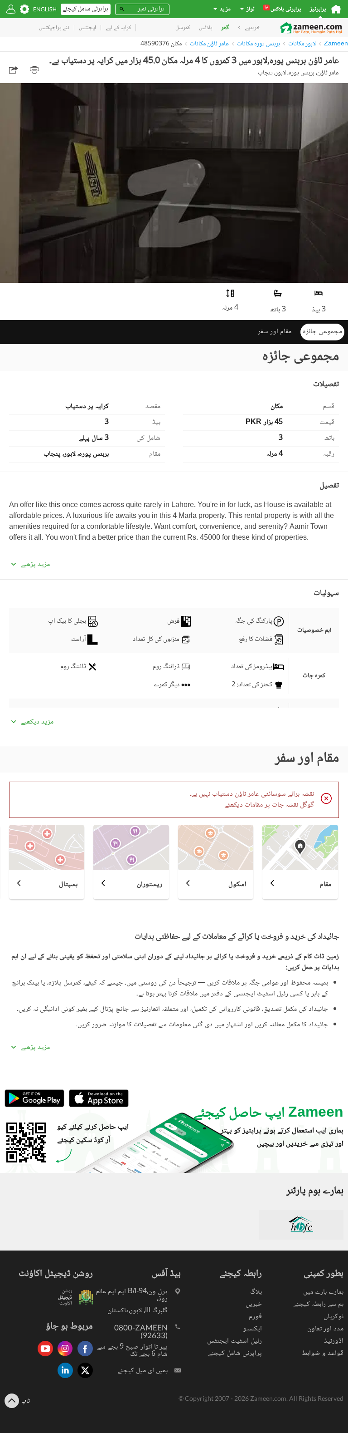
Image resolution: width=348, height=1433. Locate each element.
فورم (255, 1316)
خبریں (254, 1304)
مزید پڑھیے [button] (35, 564)
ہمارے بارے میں (323, 1292)
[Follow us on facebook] (83, 1357)
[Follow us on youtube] (43, 1357)
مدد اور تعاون (325, 1329)
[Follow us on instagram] (63, 1357)
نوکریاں (333, 1316)
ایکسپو (252, 1329)
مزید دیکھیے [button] (36, 722)
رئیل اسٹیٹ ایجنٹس (234, 1341)
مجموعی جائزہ (322, 331)
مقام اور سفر (274, 331)
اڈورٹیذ (333, 1341)
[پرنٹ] (34, 69)
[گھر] (336, 9)
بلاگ (256, 1292)
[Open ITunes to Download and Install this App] (96, 1106)
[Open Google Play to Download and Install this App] (34, 1106)
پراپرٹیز (318, 9)
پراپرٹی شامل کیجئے (235, 1353)
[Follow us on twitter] (83, 1379)
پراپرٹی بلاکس (283, 9)
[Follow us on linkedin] (63, 1379)
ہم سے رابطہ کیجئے (318, 1304)
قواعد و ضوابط (322, 1353)
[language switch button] (45, 9)
